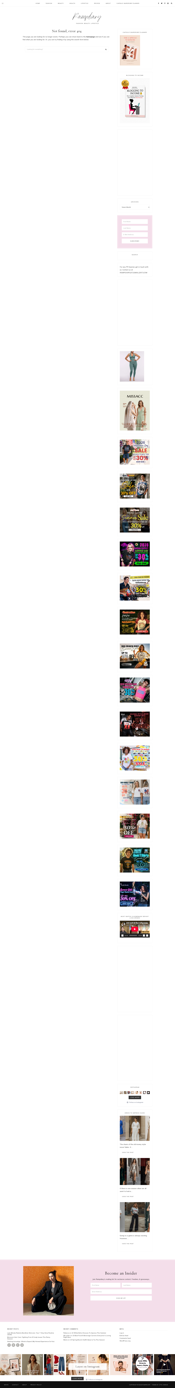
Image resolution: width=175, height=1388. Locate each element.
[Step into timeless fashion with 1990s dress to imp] (144, 1092)
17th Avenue (163, 1384)
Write (6, 1384)
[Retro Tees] (135, 634)
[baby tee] (135, 702)
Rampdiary (87, 17)
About (24, 1384)
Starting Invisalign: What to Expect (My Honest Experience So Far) (30, 1341)
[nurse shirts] (135, 804)
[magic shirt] (135, 906)
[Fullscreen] (147, 935)
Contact (15, 1384)
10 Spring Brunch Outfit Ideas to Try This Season (87, 1340)
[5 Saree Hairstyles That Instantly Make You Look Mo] (136, 1092)
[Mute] (144, 935)
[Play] (122, 935)
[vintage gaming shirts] (135, 736)
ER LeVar (66, 1335)
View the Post (128, 1152)
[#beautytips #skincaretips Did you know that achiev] (140, 1092)
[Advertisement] (135, 162)
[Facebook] (159, 1)
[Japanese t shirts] (135, 498)
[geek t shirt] (135, 872)
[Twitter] (162, 1)
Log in (122, 1333)
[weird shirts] (135, 566)
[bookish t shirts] (135, 532)
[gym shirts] (135, 668)
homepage (90, 37)
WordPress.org (125, 1341)
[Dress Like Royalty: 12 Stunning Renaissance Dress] (148, 1092)
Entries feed (124, 1335)
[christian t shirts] (135, 464)
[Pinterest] (165, 1)
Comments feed (125, 1338)
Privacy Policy (36, 1384)
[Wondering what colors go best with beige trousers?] (132, 1092)
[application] (135, 929)
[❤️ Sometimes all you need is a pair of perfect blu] (129, 1092)
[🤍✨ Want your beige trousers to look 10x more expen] (125, 1092)
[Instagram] (168, 1)
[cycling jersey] (135, 600)
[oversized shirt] (135, 838)
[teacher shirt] (135, 770)
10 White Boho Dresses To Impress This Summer (89, 1333)
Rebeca (66, 1333)
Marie (65, 1340)
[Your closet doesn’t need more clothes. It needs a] (121, 1092)
